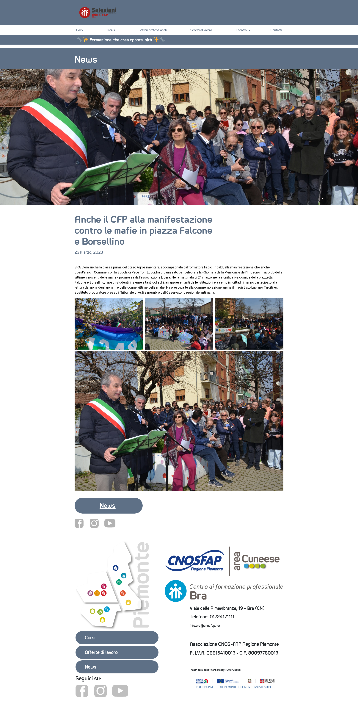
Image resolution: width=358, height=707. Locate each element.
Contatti (276, 30)
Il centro (241, 30)
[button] (109, 506)
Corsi (80, 30)
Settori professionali (153, 30)
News (111, 30)
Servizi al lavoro (201, 30)
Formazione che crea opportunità (121, 40)
